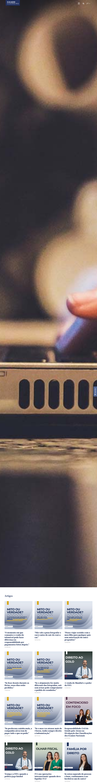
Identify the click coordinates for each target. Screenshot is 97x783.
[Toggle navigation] (79, 3)
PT (88, 3)
